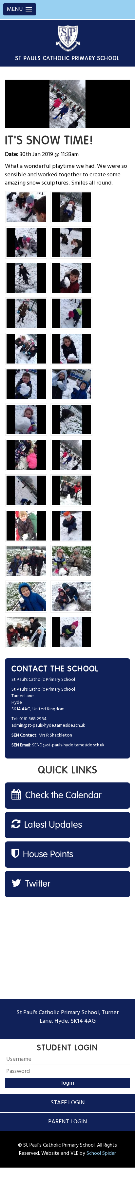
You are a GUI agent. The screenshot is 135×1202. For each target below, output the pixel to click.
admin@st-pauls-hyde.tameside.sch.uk (48, 725)
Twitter (36, 884)
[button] (19, 9)
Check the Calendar (62, 795)
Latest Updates (52, 825)
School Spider (101, 1153)
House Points (47, 854)
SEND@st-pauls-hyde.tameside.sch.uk (68, 745)
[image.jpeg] (26, 207)
